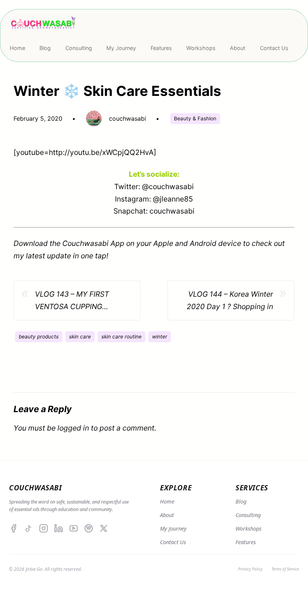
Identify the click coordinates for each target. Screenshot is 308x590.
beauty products (39, 337)
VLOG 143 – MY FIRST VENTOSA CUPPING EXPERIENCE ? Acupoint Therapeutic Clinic (75, 301)
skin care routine (121, 337)
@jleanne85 (173, 198)
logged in (73, 427)
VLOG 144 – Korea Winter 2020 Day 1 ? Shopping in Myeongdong (230, 301)
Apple (163, 243)
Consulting (248, 515)
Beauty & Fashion (195, 118)
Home (167, 501)
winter (159, 337)
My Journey (173, 528)
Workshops (248, 528)
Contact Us (173, 542)
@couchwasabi (168, 186)
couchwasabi (172, 210)
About (167, 515)
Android (203, 243)
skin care (80, 337)
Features (246, 542)
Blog (241, 501)
